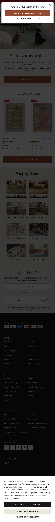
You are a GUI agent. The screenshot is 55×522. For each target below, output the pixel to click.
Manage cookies (27, 511)
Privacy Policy (37, 495)
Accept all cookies (27, 504)
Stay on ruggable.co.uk (27, 18)
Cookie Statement (12, 498)
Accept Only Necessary (28, 517)
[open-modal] (50, 5)
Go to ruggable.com (27, 13)
